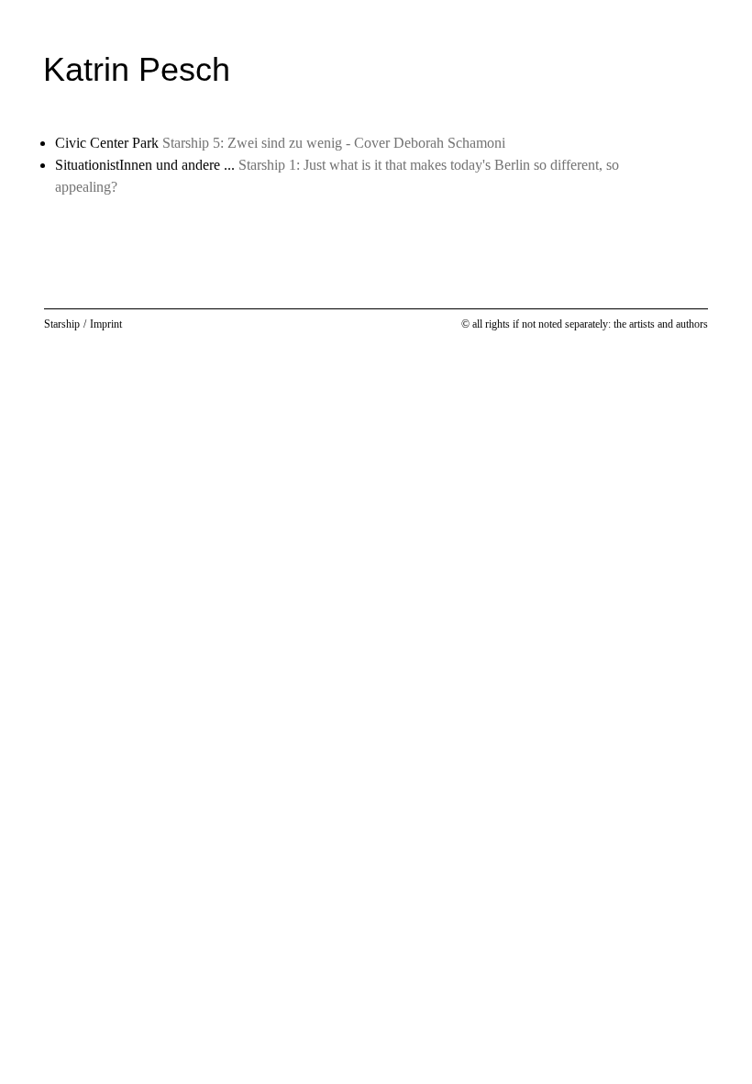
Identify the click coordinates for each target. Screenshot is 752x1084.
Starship (62, 324)
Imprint (106, 324)
